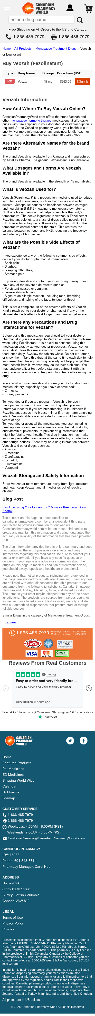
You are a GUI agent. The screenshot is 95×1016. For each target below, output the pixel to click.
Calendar (9, 786)
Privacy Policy (13, 923)
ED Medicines (13, 774)
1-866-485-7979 (28, 36)
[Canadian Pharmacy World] (39, 13)
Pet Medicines (13, 769)
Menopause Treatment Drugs (56, 48)
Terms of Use (12, 917)
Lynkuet (11, 622)
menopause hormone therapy (30, 120)
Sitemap (8, 798)
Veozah (23, 81)
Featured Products (16, 763)
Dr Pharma (10, 792)
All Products (23, 48)
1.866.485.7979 (32, 632)
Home (6, 48)
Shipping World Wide (18, 780)
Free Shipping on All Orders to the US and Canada (47, 29)
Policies (8, 929)
